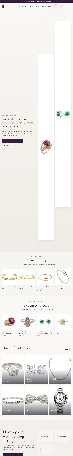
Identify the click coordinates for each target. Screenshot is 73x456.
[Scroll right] (71, 280)
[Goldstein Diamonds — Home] (6, 6)
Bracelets (30, 6)
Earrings (24, 6)
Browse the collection (11, 141)
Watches (50, 6)
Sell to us (7, 145)
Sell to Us (56, 6)
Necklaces (37, 6)
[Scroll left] (2, 280)
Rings (19, 6)
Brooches (44, 6)
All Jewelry (14, 6)
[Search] (70, 6)
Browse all (67, 349)
